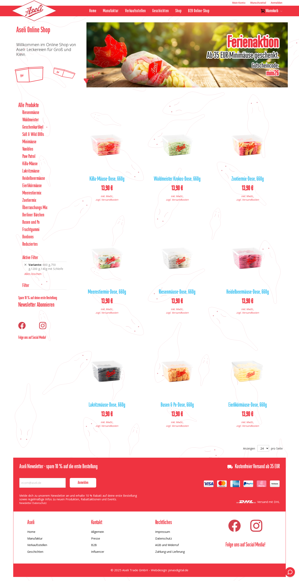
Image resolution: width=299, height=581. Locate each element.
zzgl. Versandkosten (107, 199)
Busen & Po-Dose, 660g (177, 405)
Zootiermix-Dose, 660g (247, 179)
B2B (94, 545)
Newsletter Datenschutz (33, 503)
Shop (178, 11)
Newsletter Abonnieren (36, 305)
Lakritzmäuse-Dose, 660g (107, 405)
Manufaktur (111, 11)
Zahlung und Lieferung (170, 552)
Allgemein (97, 532)
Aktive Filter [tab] (30, 257)
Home (92, 11)
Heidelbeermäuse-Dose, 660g (247, 292)
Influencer (97, 552)
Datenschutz (163, 538)
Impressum (162, 532)
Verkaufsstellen (135, 11)
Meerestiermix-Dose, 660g (107, 292)
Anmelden (276, 2)
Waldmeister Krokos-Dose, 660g (177, 179)
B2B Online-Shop (199, 11)
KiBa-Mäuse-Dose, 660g (106, 179)
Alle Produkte (28, 105)
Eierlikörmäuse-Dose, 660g (247, 405)
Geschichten (160, 11)
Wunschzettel (258, 2)
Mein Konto (239, 2)
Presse (95, 538)
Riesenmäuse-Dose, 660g (177, 292)
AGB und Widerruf (167, 545)
